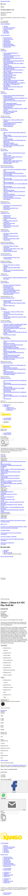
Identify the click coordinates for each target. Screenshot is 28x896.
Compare (4, 617)
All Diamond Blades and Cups (8, 297)
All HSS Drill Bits (5, 282)
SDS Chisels (6, 852)
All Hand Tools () (5, 512)
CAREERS (6, 873)
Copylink (3, 812)
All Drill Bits (3, 50)
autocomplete (4, 445)
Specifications (4, 710)
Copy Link (3, 820)
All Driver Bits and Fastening (7, 167)
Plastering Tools (7, 866)
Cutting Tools (6, 859)
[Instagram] (3, 842)
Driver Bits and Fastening (9, 847)
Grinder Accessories (8, 848)
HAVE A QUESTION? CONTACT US (17, 765)
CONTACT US (10, 407)
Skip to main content (5, 1)
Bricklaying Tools (7, 857)
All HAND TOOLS (5, 35)
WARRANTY (9, 410)
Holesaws (5, 849)
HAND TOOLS (7, 419)
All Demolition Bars (5, 231)
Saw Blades (6, 850)
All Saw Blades (4, 130)
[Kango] (6, 415)
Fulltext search (4, 458)
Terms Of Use (6, 894)
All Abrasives (4, 309)
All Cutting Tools (4, 275)
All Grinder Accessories (6, 117)
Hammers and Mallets (8, 863)
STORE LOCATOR (11, 408)
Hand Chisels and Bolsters (9, 864)
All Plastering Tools (5, 213)
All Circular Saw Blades (6, 322)
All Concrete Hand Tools (6, 255)
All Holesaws (4, 93)
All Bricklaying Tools (5, 203)
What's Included (4, 760)
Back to (7, 556)
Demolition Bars (7, 861)
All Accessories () (5, 486)
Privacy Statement (7, 892)
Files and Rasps (7, 862)
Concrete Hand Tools (8, 858)
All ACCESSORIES (5, 24)
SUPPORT (6, 406)
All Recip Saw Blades (6, 338)
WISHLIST (6, 404)
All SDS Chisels (4, 150)
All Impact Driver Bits (6, 378)
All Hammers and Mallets (6, 262)
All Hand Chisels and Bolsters (7, 243)
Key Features (4, 645)
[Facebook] (1, 842)
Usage (2, 677)
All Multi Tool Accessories (7, 362)
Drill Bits (5, 845)
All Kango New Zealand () (7, 542)
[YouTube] (4, 842)
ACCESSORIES (7, 418)
